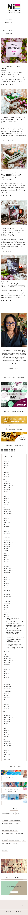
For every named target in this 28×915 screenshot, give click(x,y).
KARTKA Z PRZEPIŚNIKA (7, 823)
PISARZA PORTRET (6, 836)
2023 (4, 536)
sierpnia (7, 461)
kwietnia (7, 470)
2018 (4, 711)
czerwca (7, 465)
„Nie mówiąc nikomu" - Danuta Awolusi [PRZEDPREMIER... (14, 629)
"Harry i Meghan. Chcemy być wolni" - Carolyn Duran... (14, 648)
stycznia (7, 476)
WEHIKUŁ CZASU (17, 846)
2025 (4, 479)
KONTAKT (9, 33)
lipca (6, 463)
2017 (4, 739)
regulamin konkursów (14, 840)
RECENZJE (8, 22)
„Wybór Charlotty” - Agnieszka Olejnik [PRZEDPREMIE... (15, 622)
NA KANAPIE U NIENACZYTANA (17, 826)
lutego (6, 474)
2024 (4, 507)
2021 (4, 593)
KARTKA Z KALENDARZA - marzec (13, 618)
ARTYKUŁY (4, 816)
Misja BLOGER (5, 826)
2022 (4, 564)
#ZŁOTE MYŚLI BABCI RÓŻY (8, 813)
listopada (7, 483)
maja (5, 468)
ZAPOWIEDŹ (4, 850)
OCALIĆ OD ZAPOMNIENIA (7, 833)
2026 (4, 459)
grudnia (7, 481)
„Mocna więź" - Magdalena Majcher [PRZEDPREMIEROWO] (15, 632)
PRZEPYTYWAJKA (16, 836)
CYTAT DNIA (5, 820)
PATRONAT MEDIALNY (20, 833)
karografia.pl (18, 912)
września (7, 487)
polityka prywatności (18, 905)
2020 (4, 654)
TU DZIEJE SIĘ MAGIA (6, 846)
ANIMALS (18, 813)
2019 (4, 682)
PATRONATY (8, 25)
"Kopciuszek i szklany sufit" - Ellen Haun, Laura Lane (14, 644)
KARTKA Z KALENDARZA (15, 820)
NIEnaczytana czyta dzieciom (9, 830)
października (8, 485)
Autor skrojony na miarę (15, 816)
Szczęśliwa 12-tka (6, 843)
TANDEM (15, 843)
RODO (24, 840)
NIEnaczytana (18, 911)
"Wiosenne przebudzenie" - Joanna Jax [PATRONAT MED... (15, 636)
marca (6, 472)
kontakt (6, 905)
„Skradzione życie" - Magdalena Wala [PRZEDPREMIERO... (15, 625)
